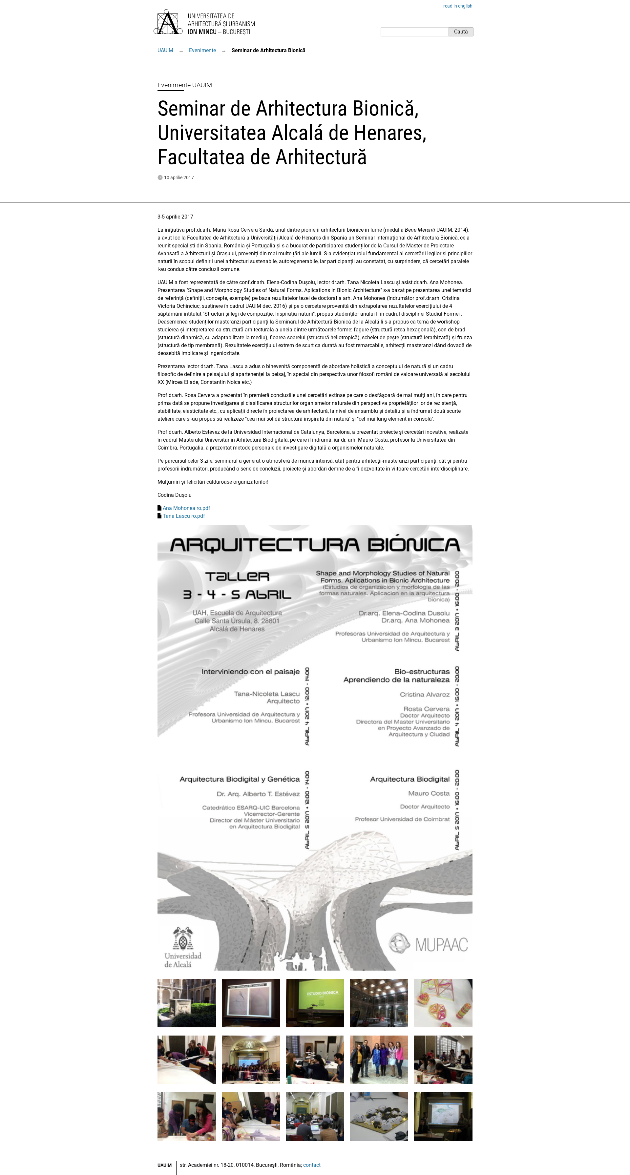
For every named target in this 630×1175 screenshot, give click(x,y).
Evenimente (202, 50)
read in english (457, 6)
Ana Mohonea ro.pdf (186, 508)
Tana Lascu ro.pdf (184, 516)
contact (312, 1165)
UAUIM (165, 50)
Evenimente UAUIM (185, 85)
